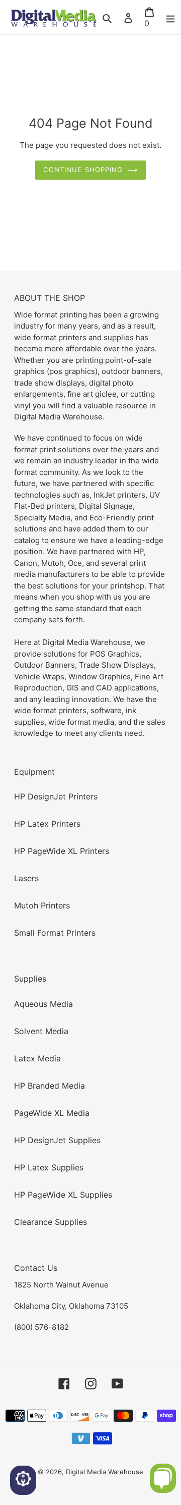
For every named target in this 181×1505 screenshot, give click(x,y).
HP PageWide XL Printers (61, 851)
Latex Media (37, 1058)
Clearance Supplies (50, 1222)
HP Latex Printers (47, 824)
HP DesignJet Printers (56, 796)
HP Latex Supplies (48, 1167)
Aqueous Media (43, 1004)
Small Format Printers (55, 933)
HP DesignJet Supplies (57, 1140)
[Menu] (170, 17)
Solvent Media (41, 1031)
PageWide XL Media (51, 1113)
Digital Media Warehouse (104, 1472)
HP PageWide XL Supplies (63, 1195)
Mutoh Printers (42, 905)
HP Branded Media (49, 1086)
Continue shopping (83, 170)
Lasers (26, 878)
